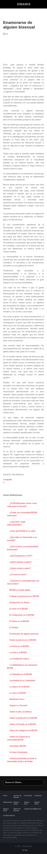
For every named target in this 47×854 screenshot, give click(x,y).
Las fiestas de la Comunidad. (22, 680)
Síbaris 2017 (26, 803)
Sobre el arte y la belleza (21, 712)
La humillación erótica (19, 659)
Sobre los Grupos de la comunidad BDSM (18, 738)
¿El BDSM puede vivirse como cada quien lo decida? (22, 504)
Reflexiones (7, 802)
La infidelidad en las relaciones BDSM (22, 666)
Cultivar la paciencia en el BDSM (24, 596)
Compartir (7, 479)
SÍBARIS (23, 4)
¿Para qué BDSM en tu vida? (23, 531)
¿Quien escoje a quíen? (20, 568)
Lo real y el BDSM (18, 693)
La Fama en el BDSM (19, 646)
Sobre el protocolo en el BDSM (23, 718)
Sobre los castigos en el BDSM (23, 730)
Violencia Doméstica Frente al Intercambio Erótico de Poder (21, 760)
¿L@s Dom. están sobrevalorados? (16, 523)
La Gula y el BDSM (18, 652)
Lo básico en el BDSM (19, 687)
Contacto (37, 796)
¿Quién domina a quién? (21, 562)
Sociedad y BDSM (18, 746)
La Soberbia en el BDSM (21, 674)
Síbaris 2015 (6, 810)
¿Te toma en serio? (18, 574)
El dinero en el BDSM (19, 621)
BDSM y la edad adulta (20, 590)
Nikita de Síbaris (17, 810)
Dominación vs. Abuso (19, 602)
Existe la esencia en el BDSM (23, 640)
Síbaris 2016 (37, 803)
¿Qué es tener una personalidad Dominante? (22, 548)
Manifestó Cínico (17, 699)
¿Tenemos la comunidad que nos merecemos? (23, 582)
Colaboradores (9, 815)
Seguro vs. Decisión (18, 705)
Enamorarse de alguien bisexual (24, 634)
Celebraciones (29, 809)
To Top (24, 850)
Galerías (37, 809)
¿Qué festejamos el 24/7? (21, 556)
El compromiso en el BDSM (22, 615)
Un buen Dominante (18, 752)
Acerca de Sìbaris (18, 796)
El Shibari (14, 627)
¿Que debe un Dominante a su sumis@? (22, 538)
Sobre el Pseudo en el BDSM (23, 724)
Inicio (5, 796)
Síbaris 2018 (16, 803)
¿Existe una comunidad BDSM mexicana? (22, 514)
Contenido (28, 796)
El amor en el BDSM (19, 609)
